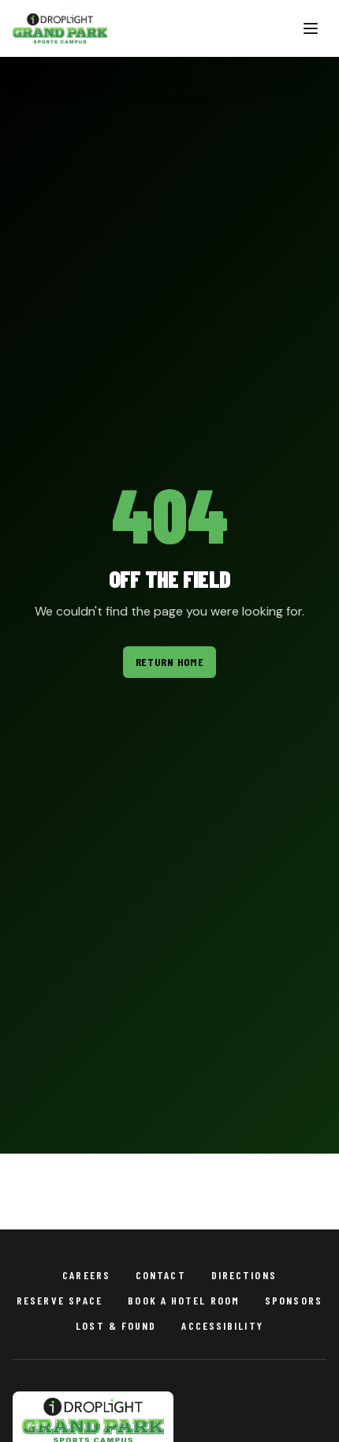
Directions (244, 1275)
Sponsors (293, 1300)
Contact (161, 1275)
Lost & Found (116, 1325)
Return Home (170, 661)
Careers (86, 1275)
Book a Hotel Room (184, 1300)
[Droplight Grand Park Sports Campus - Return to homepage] (60, 28)
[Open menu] (310, 28)
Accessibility (222, 1325)
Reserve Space (59, 1300)
